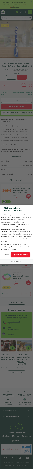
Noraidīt (6, 255)
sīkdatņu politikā (11, 249)
